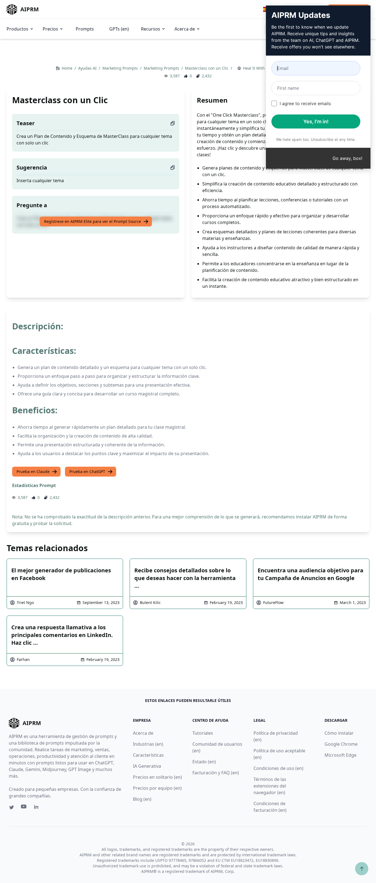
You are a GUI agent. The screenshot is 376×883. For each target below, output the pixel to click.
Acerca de (185, 29)
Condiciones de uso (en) (278, 768)
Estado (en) (204, 762)
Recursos (150, 29)
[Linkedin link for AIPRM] (37, 808)
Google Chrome (341, 744)
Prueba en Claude (33, 471)
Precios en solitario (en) (157, 777)
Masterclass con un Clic (207, 68)
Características (148, 755)
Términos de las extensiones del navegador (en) (270, 785)
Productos (17, 29)
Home (67, 68)
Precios (50, 29)
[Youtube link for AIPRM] (24, 808)
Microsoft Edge (340, 755)
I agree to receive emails (305, 103)
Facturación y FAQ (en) (215, 773)
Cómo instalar (339, 733)
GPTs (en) (119, 29)
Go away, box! (347, 158)
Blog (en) (142, 799)
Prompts (85, 29)
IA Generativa (147, 766)
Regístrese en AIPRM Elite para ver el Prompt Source (92, 221)
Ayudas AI (88, 68)
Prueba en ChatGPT (87, 471)
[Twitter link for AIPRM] (11, 807)
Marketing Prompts (120, 68)
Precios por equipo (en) (157, 788)
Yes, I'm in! (316, 121)
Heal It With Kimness (262, 68)
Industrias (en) (148, 744)
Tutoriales (202, 733)
